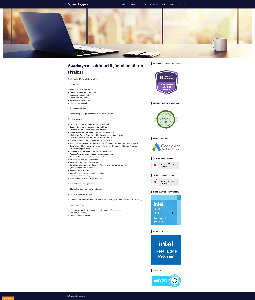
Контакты (181, 4)
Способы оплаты (168, 4)
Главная (124, 4)
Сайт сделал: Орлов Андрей (76, 296)
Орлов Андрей (78, 4)
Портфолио (154, 4)
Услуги (143, 4)
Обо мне (134, 4)
